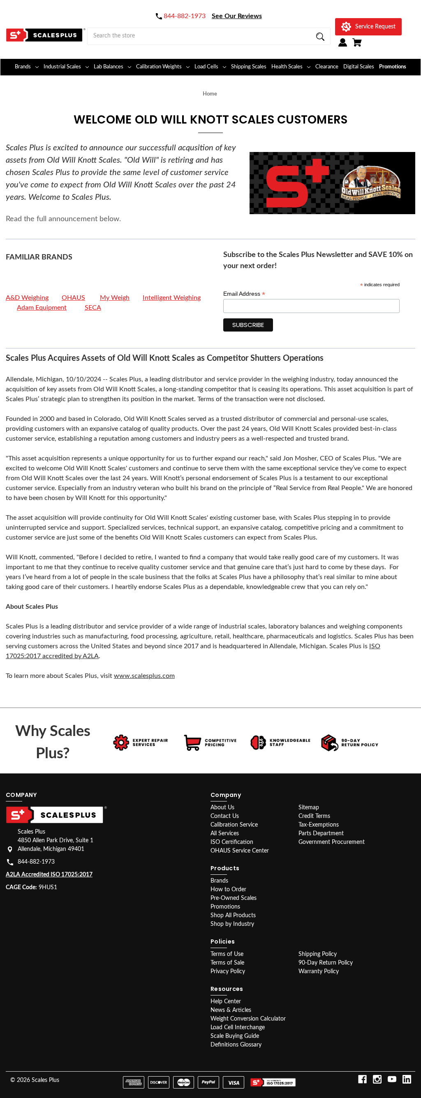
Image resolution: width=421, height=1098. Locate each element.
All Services (224, 833)
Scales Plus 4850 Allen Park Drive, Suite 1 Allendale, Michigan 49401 (55, 840)
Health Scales (287, 67)
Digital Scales (358, 67)
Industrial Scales (62, 67)
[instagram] (377, 1079)
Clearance (326, 67)
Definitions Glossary (235, 1045)
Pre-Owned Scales (233, 898)
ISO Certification (231, 842)
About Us (222, 808)
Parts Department (321, 833)
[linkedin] (406, 1079)
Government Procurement (331, 842)
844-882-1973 (36, 862)
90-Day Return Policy (325, 963)
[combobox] (209, 36)
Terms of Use (226, 954)
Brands (23, 67)
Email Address (244, 294)
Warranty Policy (318, 971)
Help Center (225, 1002)
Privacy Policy (227, 971)
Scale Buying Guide (234, 1036)
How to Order (228, 889)
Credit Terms (314, 816)
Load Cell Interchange (237, 1027)
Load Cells (206, 67)
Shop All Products (233, 915)
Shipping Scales (248, 67)
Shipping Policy (317, 954)
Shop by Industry (232, 924)
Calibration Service (234, 825)
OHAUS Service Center (239, 851)
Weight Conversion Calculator (248, 1019)
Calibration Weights (159, 67)
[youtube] (392, 1079)
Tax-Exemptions (318, 825)
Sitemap (308, 808)
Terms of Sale (227, 963)
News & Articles (230, 1010)
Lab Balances (108, 67)
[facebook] (362, 1079)
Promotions (392, 67)
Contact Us (224, 816)
